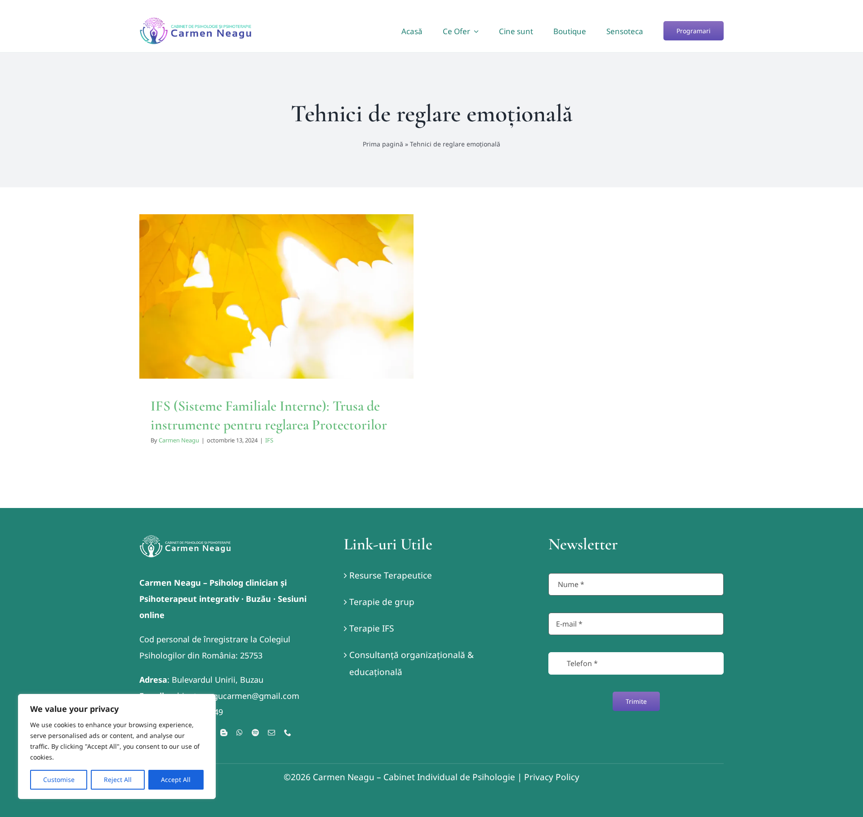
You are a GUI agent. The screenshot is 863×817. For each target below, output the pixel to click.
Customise (59, 779)
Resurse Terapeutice (390, 575)
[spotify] (255, 732)
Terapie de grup (381, 602)
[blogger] (223, 732)
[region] (117, 746)
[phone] (287, 732)
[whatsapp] (239, 732)
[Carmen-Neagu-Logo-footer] (185, 539)
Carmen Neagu (179, 440)
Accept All (176, 779)
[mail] (271, 732)
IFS (276, 317)
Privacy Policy (551, 777)
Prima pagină (383, 144)
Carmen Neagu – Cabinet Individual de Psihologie (414, 777)
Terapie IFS (371, 628)
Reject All (118, 779)
